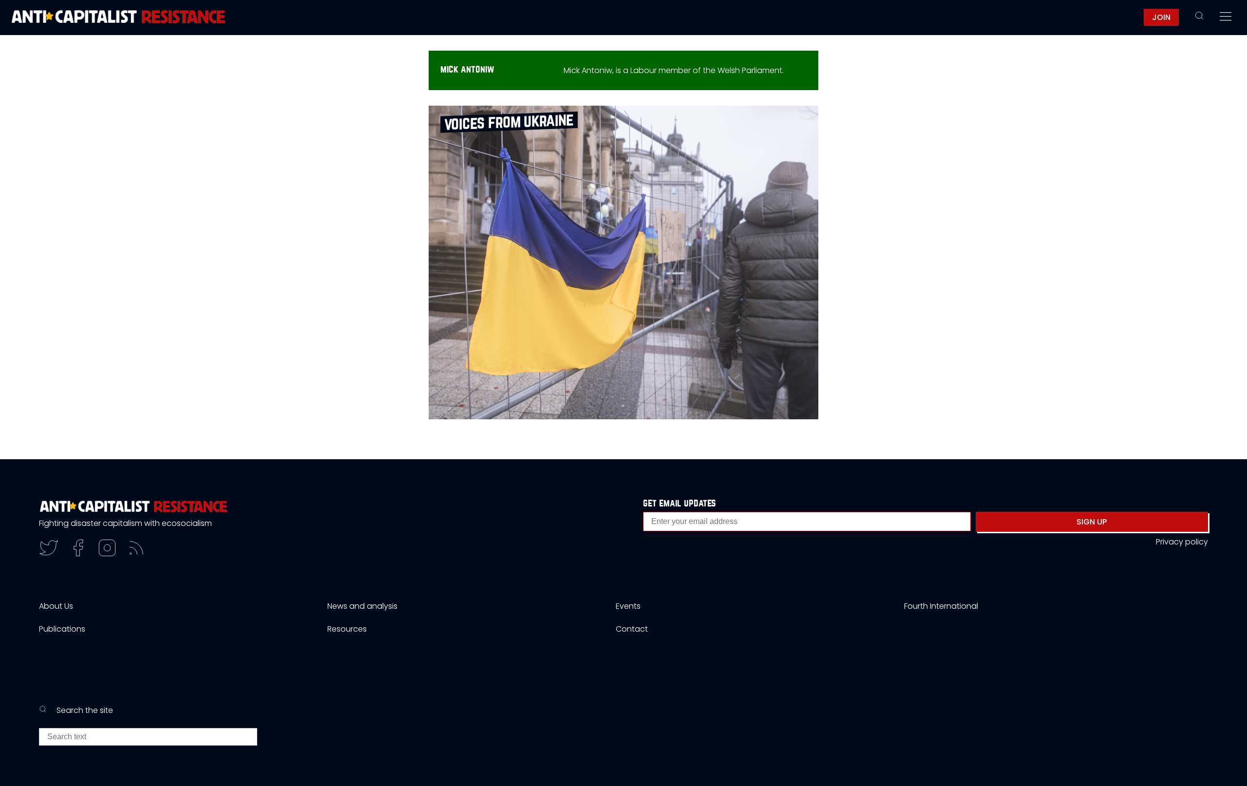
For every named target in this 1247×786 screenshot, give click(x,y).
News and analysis (362, 606)
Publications (62, 629)
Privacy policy (1182, 541)
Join (1161, 17)
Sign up (1092, 521)
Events (628, 606)
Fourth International (941, 606)
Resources (347, 629)
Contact (632, 629)
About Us (56, 606)
